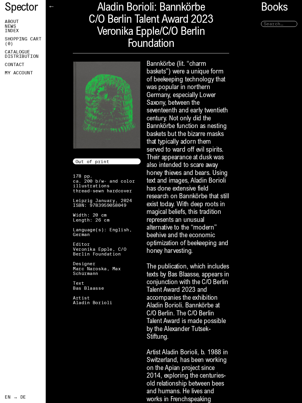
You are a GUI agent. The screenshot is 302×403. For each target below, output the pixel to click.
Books (274, 8)
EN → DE (15, 397)
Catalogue (17, 52)
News (10, 26)
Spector (21, 8)
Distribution (22, 56)
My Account (19, 73)
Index (12, 30)
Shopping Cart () (23, 41)
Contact (14, 64)
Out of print (92, 161)
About (12, 21)
